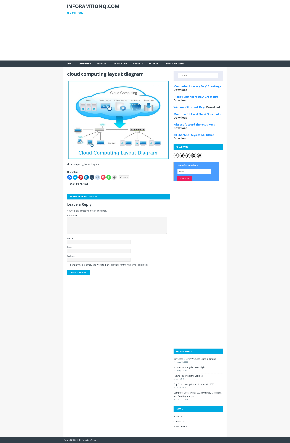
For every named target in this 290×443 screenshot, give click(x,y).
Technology (119, 63)
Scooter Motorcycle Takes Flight (189, 367)
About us (178, 416)
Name (70, 238)
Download (180, 90)
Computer (85, 63)
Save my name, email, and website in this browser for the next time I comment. (109, 264)
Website (71, 256)
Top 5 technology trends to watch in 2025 (194, 384)
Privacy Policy (180, 426)
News (69, 63)
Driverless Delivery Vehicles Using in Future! (195, 358)
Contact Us (179, 421)
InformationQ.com (88, 440)
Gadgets (138, 63)
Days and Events (176, 63)
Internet (154, 63)
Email (69, 247)
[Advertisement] (145, 39)
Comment (72, 215)
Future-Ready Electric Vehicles (188, 375)
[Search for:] (198, 75)
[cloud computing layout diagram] (118, 157)
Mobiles (101, 63)
